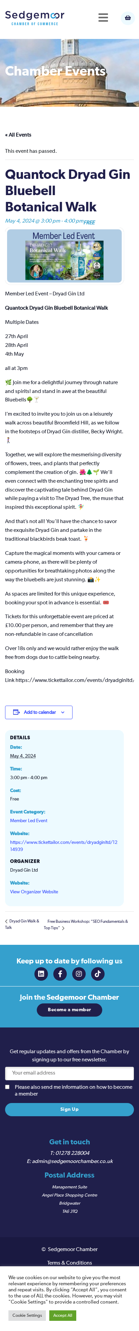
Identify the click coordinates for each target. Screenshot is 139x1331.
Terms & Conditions (69, 1263)
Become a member (69, 1009)
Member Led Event (28, 820)
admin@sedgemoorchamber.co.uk (72, 1161)
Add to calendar (40, 712)
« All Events (18, 135)
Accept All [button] (62, 1315)
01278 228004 (72, 1153)
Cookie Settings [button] (27, 1315)
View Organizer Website (34, 892)
